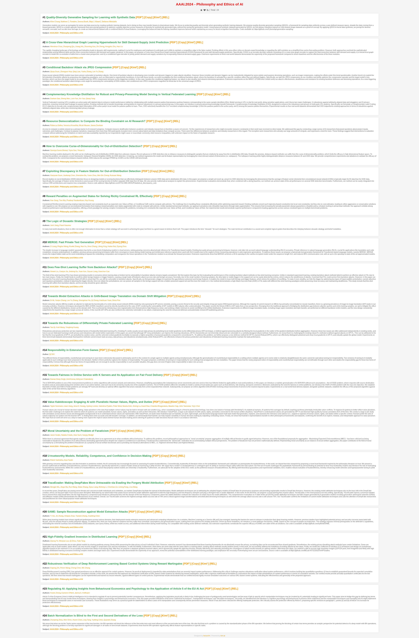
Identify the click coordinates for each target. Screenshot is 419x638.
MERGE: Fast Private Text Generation (71, 242)
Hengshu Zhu (110, 46)
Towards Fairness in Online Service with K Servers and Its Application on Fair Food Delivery (105, 374)
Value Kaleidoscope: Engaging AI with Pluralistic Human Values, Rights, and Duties (100, 401)
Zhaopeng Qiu (68, 46)
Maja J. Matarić (95, 21)
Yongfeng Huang (72, 327)
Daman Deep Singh (58, 379)
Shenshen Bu (81, 175)
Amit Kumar (70, 379)
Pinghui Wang (62, 246)
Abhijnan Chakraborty (84, 379)
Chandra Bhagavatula (158, 406)
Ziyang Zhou (121, 246)
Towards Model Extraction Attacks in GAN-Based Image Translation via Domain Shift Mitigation (107, 296)
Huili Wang (60, 327)
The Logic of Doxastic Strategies (66, 221)
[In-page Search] (176, 633)
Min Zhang (86, 568)
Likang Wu (79, 46)
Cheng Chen (76, 568)
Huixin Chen (77, 620)
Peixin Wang (65, 568)
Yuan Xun (82, 271)
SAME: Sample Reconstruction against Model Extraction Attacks (88, 511)
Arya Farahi (68, 460)
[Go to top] (413, 631)
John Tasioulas (185, 406)
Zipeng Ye (54, 541)
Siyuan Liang (92, 271)
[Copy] (148, 17)
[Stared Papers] (209, 633)
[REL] (165, 17)
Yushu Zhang (86, 71)
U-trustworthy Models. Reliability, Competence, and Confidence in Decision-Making (99, 455)
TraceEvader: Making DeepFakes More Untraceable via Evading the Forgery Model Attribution (106, 482)
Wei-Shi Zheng (103, 175)
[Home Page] (142, 633)
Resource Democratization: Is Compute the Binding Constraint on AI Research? (95, 121)
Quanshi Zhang (110, 620)
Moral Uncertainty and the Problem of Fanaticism (78, 430)
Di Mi (52, 300)
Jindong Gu (73, 271)
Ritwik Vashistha (56, 460)
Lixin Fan (74, 98)
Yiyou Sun (72, 150)
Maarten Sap (173, 406)
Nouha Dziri (127, 406)
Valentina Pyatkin (105, 406)
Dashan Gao (55, 98)
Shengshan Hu (84, 300)
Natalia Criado (66, 435)
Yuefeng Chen (97, 620)
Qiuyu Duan (54, 71)
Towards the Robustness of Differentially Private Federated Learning (90, 323)
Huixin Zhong (55, 593)
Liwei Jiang (68, 406)
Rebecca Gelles (56, 125)
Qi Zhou (73, 541)
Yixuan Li (81, 150)
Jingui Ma (64, 487)
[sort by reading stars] (201, 10)
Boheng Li (103, 487)
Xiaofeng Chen (94, 516)
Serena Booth (83, 21)
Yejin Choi (196, 406)
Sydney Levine (92, 406)
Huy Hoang (89, 200)
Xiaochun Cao (103, 271)
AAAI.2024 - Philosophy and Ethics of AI (66, 33)
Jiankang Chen (69, 175)
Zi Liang (53, 246)
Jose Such (77, 435)
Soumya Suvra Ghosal (59, 150)
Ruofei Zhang (74, 246)
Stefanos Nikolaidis (109, 21)
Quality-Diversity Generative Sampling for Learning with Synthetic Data (90, 17)
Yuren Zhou (91, 175)
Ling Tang (87, 620)
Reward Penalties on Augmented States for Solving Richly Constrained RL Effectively (99, 196)
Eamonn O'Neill (68, 593)
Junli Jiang (54, 225)
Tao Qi (52, 327)
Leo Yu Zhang (97, 71)
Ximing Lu (137, 406)
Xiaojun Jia (63, 271)
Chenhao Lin (113, 487)
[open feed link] (208, 10)
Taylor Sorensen (56, 406)
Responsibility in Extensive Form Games (73, 350)
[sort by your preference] (204, 10)
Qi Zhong (94, 300)
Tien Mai (62, 200)
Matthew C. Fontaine (69, 21)
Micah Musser (84, 125)
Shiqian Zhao (69, 516)
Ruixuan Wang (115, 175)
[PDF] (139, 17)
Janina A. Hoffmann (82, 593)
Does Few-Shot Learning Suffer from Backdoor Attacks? (82, 267)
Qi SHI (51, 354)
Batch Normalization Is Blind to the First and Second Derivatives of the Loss (95, 615)
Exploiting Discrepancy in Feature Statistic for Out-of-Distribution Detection (93, 171)
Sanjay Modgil (88, 435)
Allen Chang (55, 21)
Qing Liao (76, 71)
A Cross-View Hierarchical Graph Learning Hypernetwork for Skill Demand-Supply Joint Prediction (107, 42)
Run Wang (73, 487)
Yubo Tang (81, 541)
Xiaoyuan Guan (56, 175)
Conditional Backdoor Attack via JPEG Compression (79, 67)
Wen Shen (68, 620)
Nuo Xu (84, 246)
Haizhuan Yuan (105, 300)
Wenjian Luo (64, 541)
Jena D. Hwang (79, 406)
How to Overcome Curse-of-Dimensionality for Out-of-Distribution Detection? (94, 146)
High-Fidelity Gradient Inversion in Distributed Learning (82, 536)
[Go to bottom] (413, 635)
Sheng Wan (65, 98)
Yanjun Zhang (60, 300)
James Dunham (97, 125)
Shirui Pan (116, 300)
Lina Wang (133, 487)
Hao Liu (120, 46)
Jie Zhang (59, 516)
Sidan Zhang (83, 487)
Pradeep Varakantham (75, 200)
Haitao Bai (112, 246)
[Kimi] (157, 17)
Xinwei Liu (54, 271)
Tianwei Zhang (81, 516)
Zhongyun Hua (66, 71)
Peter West (117, 406)
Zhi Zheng (100, 46)
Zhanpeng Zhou (56, 620)
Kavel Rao (145, 406)
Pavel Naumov (65, 225)
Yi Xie (52, 516)
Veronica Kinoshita (71, 125)
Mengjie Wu (54, 487)
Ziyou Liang (93, 487)
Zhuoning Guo (89, 46)
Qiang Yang (90, 98)
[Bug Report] (276, 633)
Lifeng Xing (102, 246)
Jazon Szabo (55, 435)
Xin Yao (82, 98)
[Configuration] (243, 633)
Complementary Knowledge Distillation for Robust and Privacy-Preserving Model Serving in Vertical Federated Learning (121, 94)
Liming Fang (123, 487)
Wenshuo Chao (56, 46)
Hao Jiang (54, 200)
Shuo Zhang (92, 246)
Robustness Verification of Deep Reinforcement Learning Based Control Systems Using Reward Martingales (115, 563)
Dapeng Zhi (54, 568)
